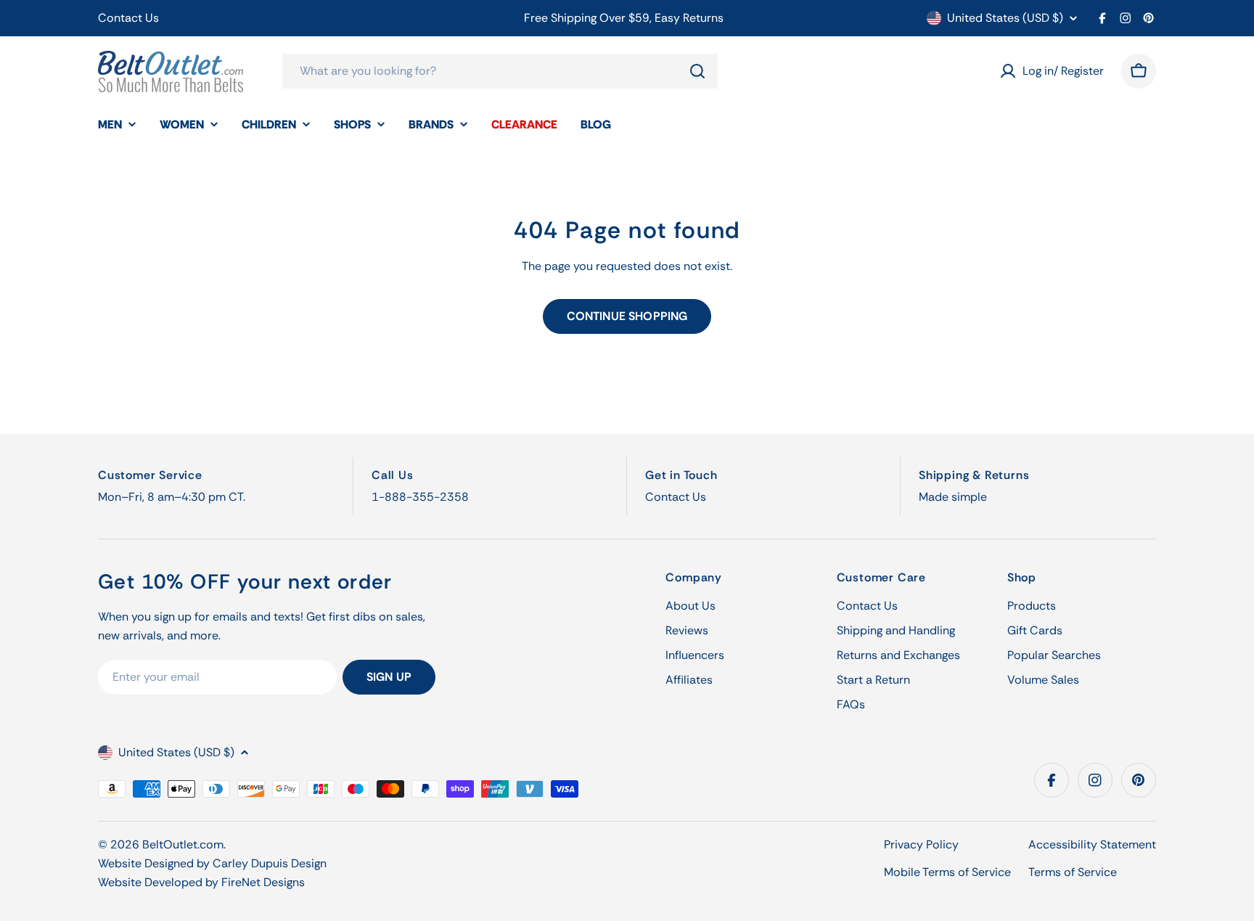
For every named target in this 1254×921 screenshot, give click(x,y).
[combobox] (500, 71)
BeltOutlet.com (183, 844)
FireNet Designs (263, 882)
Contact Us (128, 17)
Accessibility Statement (1092, 844)
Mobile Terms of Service (947, 872)
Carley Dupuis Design (270, 863)
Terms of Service (1072, 872)
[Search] (697, 71)
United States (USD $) (1005, 18)
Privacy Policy (921, 844)
